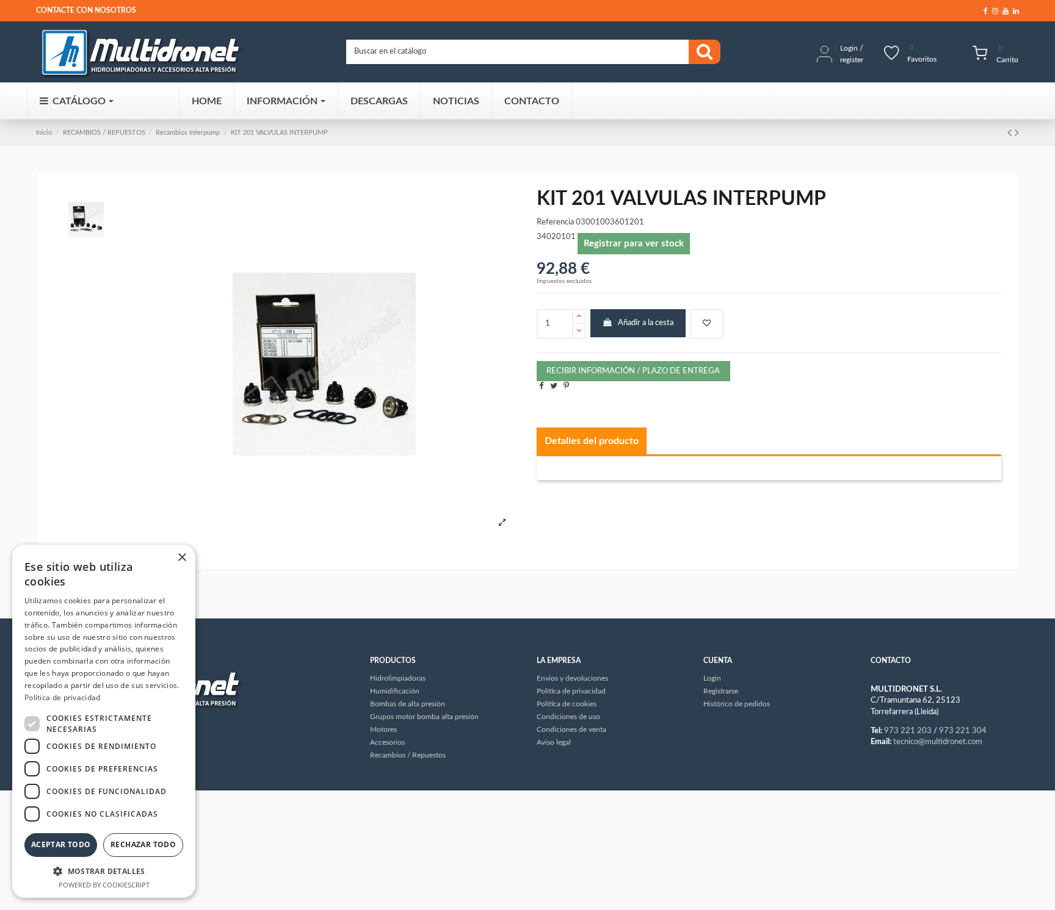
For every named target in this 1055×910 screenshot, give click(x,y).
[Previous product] (1011, 133)
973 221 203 (908, 731)
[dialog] (103, 721)
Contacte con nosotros (86, 10)
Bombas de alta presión (407, 704)
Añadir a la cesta (645, 323)
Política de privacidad (62, 697)
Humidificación (394, 691)
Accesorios (387, 742)
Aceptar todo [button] (61, 844)
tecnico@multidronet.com (937, 742)
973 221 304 (963, 731)
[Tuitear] (553, 386)
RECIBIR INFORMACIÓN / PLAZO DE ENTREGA (633, 371)
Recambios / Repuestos (408, 755)
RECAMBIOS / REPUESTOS (104, 132)
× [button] (181, 557)
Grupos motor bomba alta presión (424, 716)
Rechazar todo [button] (143, 844)
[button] (103, 871)
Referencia (555, 222)
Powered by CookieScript (104, 884)
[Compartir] (541, 386)
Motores (383, 729)
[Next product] (1017, 133)
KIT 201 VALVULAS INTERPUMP (279, 132)
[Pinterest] (566, 386)
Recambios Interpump (188, 132)
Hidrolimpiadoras (398, 678)
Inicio (44, 132)
